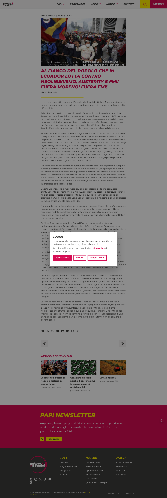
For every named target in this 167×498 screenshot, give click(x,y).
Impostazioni (97, 258)
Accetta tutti (62, 258)
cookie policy (98, 248)
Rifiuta (79, 258)
